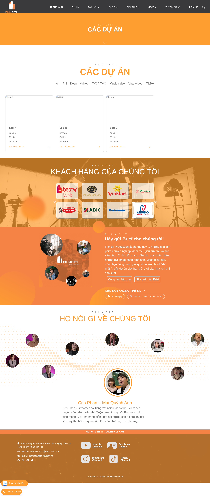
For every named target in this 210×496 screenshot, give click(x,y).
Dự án (75, 7)
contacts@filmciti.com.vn (41, 456)
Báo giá (113, 7)
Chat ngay (117, 296)
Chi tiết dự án (16, 147)
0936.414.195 (14, 492)
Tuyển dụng (173, 7)
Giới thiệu (133, 7)
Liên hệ (193, 7)
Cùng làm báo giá (119, 279)
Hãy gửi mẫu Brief (147, 279)
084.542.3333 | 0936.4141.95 (148, 296)
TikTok (150, 83)
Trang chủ (56, 7)
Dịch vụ (92, 7)
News (151, 7)
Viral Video (135, 83)
